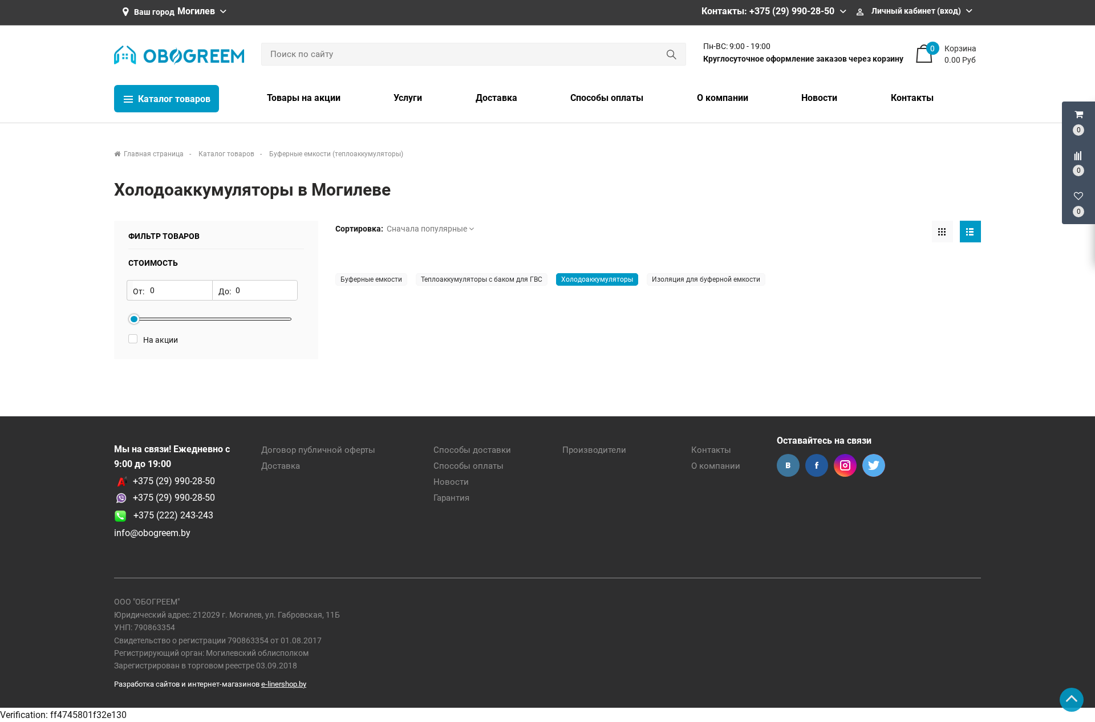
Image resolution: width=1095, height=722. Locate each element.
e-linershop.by (283, 684)
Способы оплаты (468, 466)
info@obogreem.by (152, 533)
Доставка (280, 466)
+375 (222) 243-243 (170, 515)
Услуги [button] (408, 97)
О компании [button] (722, 97)
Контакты (711, 450)
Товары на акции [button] (303, 97)
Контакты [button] (912, 97)
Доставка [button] (496, 97)
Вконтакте (788, 465)
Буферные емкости (371, 279)
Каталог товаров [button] (173, 99)
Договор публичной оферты (318, 450)
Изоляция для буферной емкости (706, 279)
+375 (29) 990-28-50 (174, 481)
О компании (715, 466)
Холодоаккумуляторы (597, 279)
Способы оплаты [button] (606, 97)
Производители (594, 450)
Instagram (845, 465)
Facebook (816, 465)
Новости (451, 482)
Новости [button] (819, 97)
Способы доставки (472, 450)
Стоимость (153, 262)
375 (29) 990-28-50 (176, 497)
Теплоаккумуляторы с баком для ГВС (481, 279)
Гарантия (451, 498)
